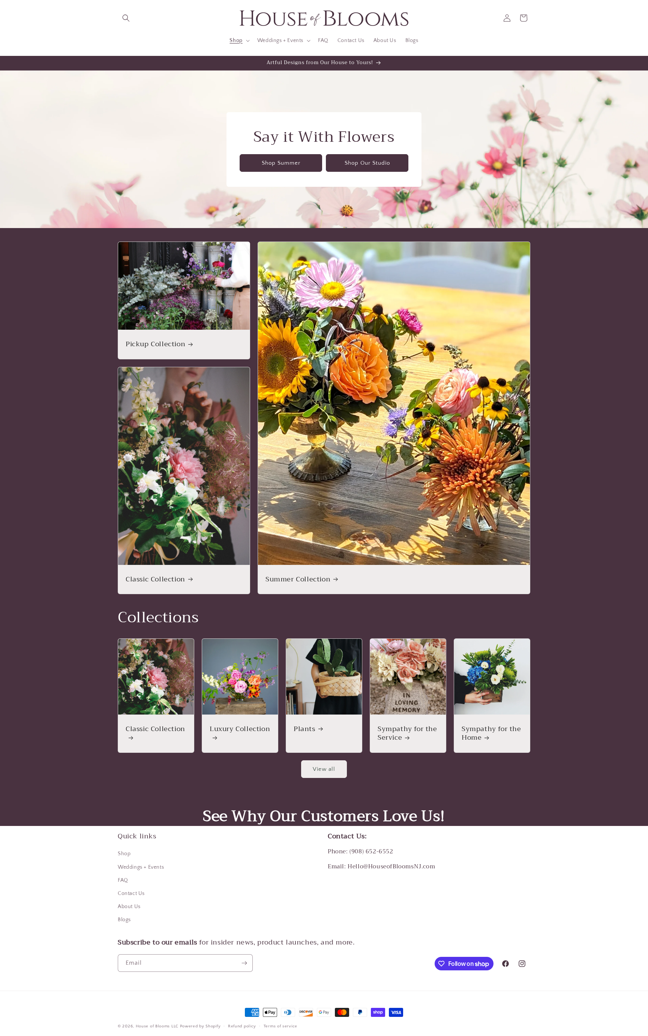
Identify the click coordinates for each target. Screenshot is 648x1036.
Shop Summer (281, 162)
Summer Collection (298, 579)
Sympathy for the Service (407, 733)
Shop (124, 854)
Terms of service (280, 1026)
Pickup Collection (155, 344)
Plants (304, 729)
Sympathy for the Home (491, 733)
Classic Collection (155, 579)
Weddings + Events (141, 867)
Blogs (124, 920)
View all (324, 769)
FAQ (123, 880)
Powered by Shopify (200, 1026)
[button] (126, 18)
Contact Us (131, 893)
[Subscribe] (244, 963)
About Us (129, 907)
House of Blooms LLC (157, 1026)
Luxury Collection (240, 730)
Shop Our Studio (367, 162)
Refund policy (242, 1026)
